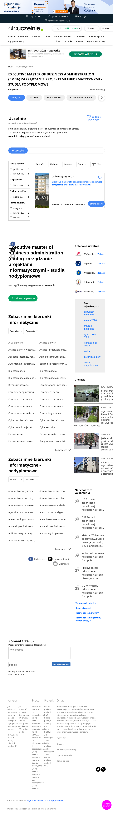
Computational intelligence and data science (53, 385)
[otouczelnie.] (25, 28)
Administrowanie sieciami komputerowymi (53, 505)
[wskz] (56, 7)
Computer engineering (21, 392)
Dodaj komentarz (61, 664)
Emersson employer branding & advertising (37, 809)
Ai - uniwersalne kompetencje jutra (53, 519)
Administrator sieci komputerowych (53, 498)
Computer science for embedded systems (22, 413)
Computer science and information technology (53, 406)
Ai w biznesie (15, 342)
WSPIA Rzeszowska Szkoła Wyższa (94, 291)
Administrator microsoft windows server (53, 491)
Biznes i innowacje (18, 385)
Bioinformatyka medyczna (53, 378)
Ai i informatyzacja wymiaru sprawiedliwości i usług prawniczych (22, 533)
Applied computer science (53, 356)
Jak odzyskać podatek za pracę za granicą (12, 712)
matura (79, 41)
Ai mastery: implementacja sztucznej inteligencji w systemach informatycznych (53, 533)
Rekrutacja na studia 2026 (58, 20)
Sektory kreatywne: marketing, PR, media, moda (23, 726)
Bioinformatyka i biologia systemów (22, 378)
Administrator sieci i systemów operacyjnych (22, 498)
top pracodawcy (16, 41)
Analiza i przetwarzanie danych (53, 349)
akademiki (79, 36)
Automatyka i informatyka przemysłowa (22, 363)
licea (57, 41)
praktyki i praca (96, 36)
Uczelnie (34, 97)
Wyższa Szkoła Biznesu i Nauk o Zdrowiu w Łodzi (94, 254)
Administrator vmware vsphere (22, 505)
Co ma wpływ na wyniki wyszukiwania (22, 123)
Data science (15, 434)
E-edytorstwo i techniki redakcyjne (53, 441)
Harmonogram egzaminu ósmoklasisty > (88, 619)
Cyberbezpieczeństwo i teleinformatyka (53, 420)
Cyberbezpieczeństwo (20, 420)
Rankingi (82, 16)
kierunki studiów (62, 36)
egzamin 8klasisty (96, 41)
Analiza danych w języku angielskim (22, 349)
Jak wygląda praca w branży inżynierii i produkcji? (13, 740)
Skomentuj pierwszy (106, 805)
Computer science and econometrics (53, 399)
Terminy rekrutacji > (85, 603)
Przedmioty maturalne (81, 97)
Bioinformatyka (48, 371)
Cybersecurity (47, 427)
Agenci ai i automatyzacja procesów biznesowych (22, 512)
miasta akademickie (18, 36)
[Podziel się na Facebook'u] (12, 244)
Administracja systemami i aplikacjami (22, 491)
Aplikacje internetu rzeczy (22, 356)
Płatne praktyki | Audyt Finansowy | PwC (49, 749)
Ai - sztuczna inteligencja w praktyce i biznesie (53, 512)
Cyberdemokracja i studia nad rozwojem (22, 427)
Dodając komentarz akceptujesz (22, 672)
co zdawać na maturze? (87, 425)
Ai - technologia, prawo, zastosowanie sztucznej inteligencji (22, 519)
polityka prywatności (54, 800)
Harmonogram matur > (87, 612)
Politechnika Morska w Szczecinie (94, 282)
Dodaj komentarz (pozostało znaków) (27, 644)
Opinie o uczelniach (59, 16)
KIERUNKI (55, 204)
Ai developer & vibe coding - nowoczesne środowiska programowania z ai (22, 526)
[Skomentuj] (12, 256)
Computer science (49, 392)
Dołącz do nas (34, 16)
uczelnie (36, 36)
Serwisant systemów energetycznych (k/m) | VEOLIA (39, 729)
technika (68, 41)
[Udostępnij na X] (12, 250)
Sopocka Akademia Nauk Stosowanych (94, 263)
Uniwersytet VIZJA (63, 176)
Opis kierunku (54, 97)
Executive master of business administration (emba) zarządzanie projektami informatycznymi (77, 183)
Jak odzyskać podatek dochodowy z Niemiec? (24, 712)
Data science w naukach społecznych (22, 441)
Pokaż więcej (61, 450)
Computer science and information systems (22, 406)
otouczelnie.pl (13, 800)
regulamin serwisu (16, 674)
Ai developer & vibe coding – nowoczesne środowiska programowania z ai (53, 526)
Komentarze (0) (97, 89)
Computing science (50, 413)
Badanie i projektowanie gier (53, 363)
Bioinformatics (16, 371)
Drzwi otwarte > (83, 608)
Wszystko (16, 97)
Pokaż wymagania (21, 298)
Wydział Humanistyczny (94, 272)
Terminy (91, 28)
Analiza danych (47, 342)
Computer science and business (22, 399)
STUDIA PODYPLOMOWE (73, 204)
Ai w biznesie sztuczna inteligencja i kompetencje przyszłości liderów (22, 540)
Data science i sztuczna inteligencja (53, 434)
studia (47, 36)
